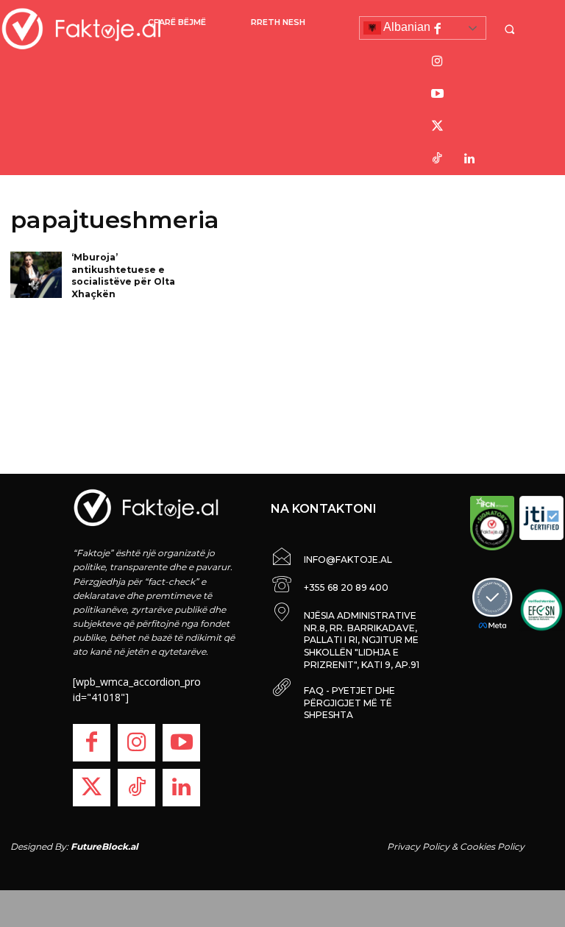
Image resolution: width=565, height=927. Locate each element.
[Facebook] (436, 29)
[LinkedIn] (469, 158)
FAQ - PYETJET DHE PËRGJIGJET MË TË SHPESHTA (349, 703)
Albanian (405, 27)
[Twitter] (436, 126)
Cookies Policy (492, 846)
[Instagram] (436, 61)
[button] (511, 29)
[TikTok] (436, 158)
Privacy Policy (418, 846)
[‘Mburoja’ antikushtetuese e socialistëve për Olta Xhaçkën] (36, 275)
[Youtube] (436, 94)
